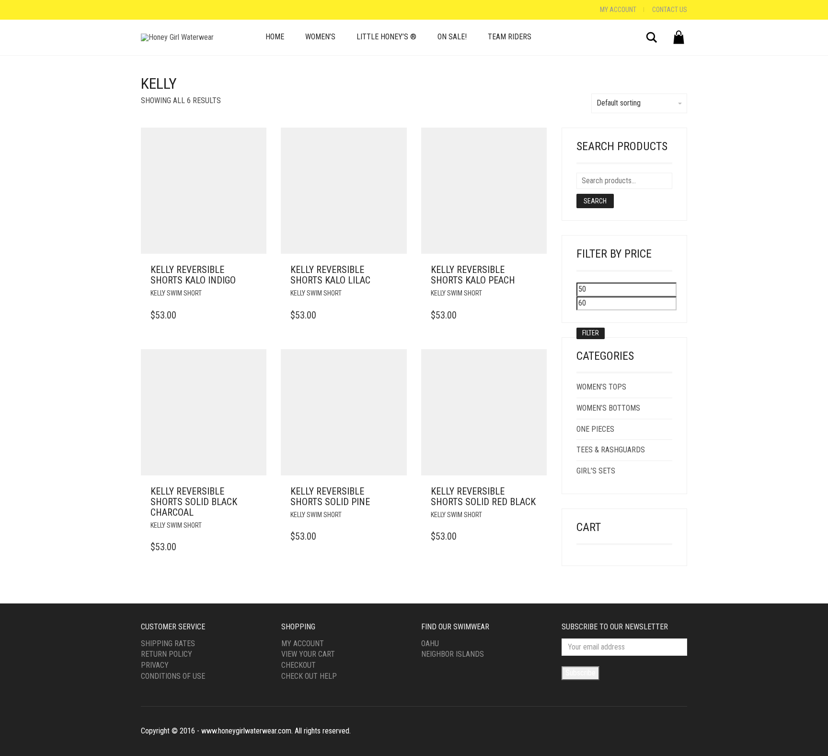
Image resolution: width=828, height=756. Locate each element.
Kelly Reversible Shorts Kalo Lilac (330, 275)
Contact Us (669, 9)
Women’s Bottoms (608, 408)
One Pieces (595, 429)
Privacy (155, 665)
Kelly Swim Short (176, 293)
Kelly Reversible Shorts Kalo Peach (473, 275)
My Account (618, 9)
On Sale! (452, 36)
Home (274, 36)
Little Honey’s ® (386, 36)
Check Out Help (309, 676)
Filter (590, 333)
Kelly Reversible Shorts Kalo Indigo (193, 275)
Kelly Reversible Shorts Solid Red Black (483, 496)
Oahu (430, 643)
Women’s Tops (601, 386)
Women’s (320, 36)
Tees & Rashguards (610, 449)
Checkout (298, 665)
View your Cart (308, 654)
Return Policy (166, 654)
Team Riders (509, 36)
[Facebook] (143, 9)
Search (595, 201)
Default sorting (619, 102)
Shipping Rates (168, 643)
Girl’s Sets (595, 470)
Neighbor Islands (452, 654)
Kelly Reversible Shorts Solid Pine (330, 496)
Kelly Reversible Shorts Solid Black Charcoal (193, 501)
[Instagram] (152, 9)
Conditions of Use (173, 676)
